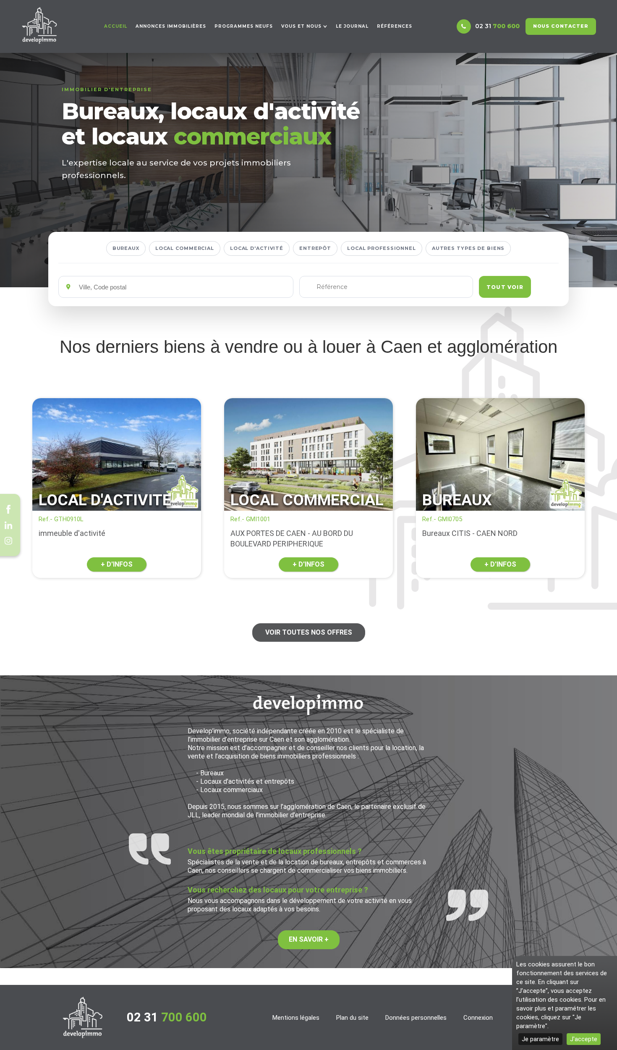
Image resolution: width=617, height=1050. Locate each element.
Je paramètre (540, 1039)
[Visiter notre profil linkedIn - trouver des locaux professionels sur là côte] (8, 525)
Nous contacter (560, 26)
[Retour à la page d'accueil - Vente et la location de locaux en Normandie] (83, 1017)
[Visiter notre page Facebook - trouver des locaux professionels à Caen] (8, 509)
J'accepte (583, 1039)
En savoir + (309, 939)
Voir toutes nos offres (308, 632)
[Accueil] (39, 25)
